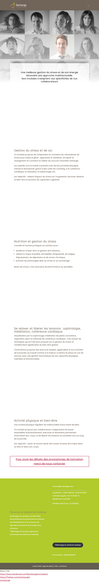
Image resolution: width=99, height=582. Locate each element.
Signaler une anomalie (61, 499)
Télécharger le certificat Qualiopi (68, 545)
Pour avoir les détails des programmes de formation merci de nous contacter (49, 461)
